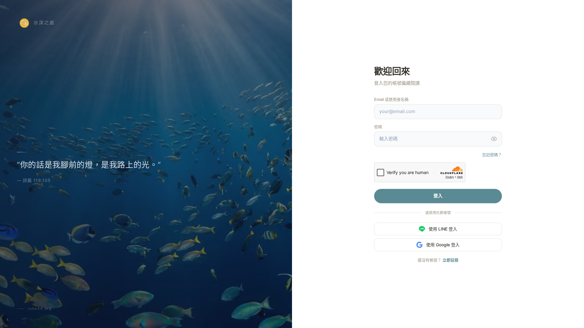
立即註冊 (450, 260)
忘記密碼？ (492, 154)
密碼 (378, 126)
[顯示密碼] (494, 139)
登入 (438, 196)
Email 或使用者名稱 (391, 99)
